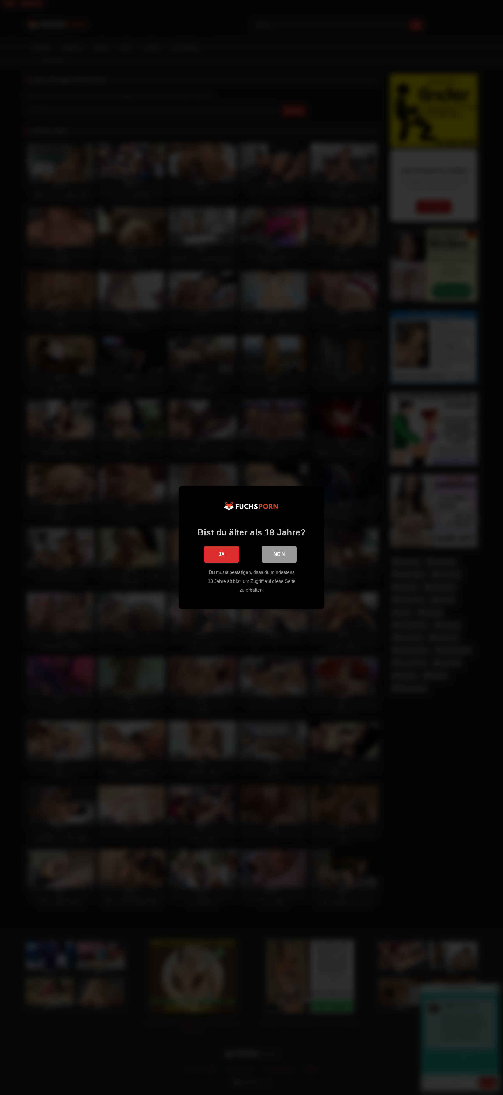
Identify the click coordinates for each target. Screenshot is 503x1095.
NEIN (279, 554)
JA (222, 554)
